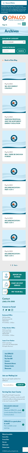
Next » (16, 265)
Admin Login (5, 444)
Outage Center (9, 366)
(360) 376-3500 (8, 301)
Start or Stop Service (17, 284)
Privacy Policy (5, 439)
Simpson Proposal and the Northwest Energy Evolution (13, 121)
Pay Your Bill (17, 292)
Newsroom (8, 368)
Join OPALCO (9, 353)
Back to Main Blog (11, 60)
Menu (19, 24)
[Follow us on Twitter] (6, 310)
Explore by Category (10, 38)
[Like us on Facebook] (3, 310)
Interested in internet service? (12, 410)
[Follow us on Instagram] (12, 310)
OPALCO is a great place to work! (12, 424)
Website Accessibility (7, 434)
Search (21, 51)
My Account (8, 356)
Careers (7, 361)
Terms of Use (5, 436)
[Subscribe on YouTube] (9, 310)
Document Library (10, 363)
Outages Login (5, 447)
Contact (6, 298)
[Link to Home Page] (14, 18)
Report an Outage (17, 276)
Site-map (4, 442)
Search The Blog (8, 47)
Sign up (20, 384)
